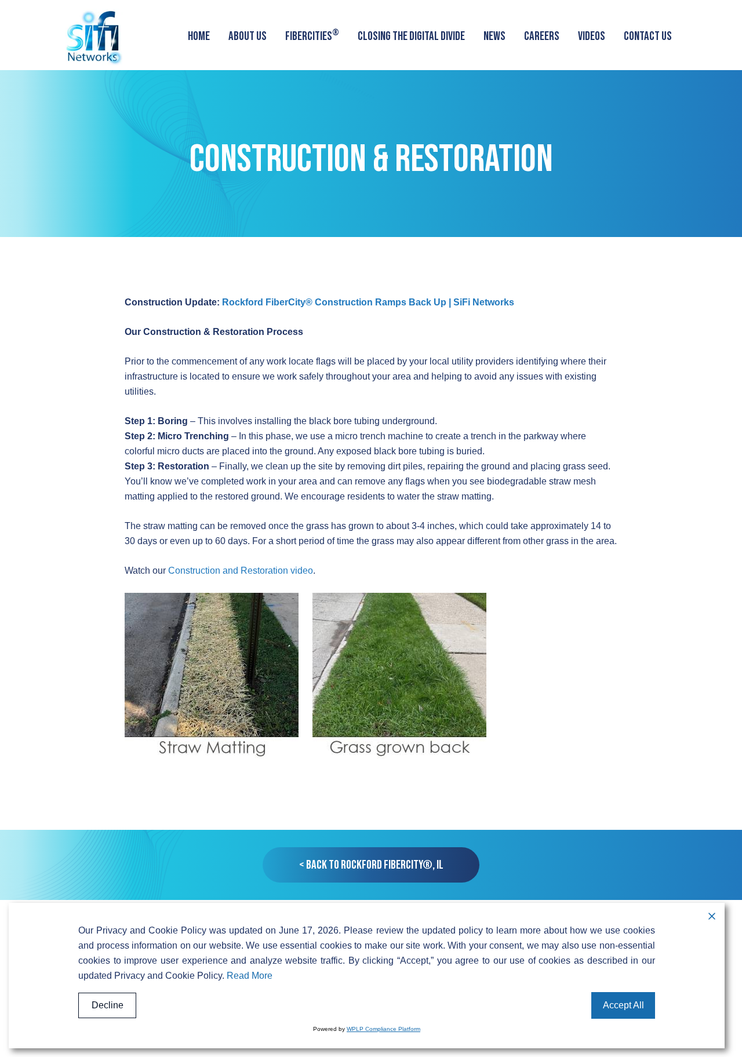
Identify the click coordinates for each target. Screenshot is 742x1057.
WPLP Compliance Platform (383, 1029)
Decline (107, 1005)
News (494, 36)
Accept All (623, 1005)
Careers (541, 36)
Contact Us (648, 36)
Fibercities (312, 35)
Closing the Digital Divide (411, 36)
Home (199, 36)
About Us (247, 36)
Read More (249, 976)
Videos (591, 36)
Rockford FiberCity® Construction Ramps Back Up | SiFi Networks (368, 302)
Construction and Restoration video (240, 570)
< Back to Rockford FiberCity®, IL (371, 865)
